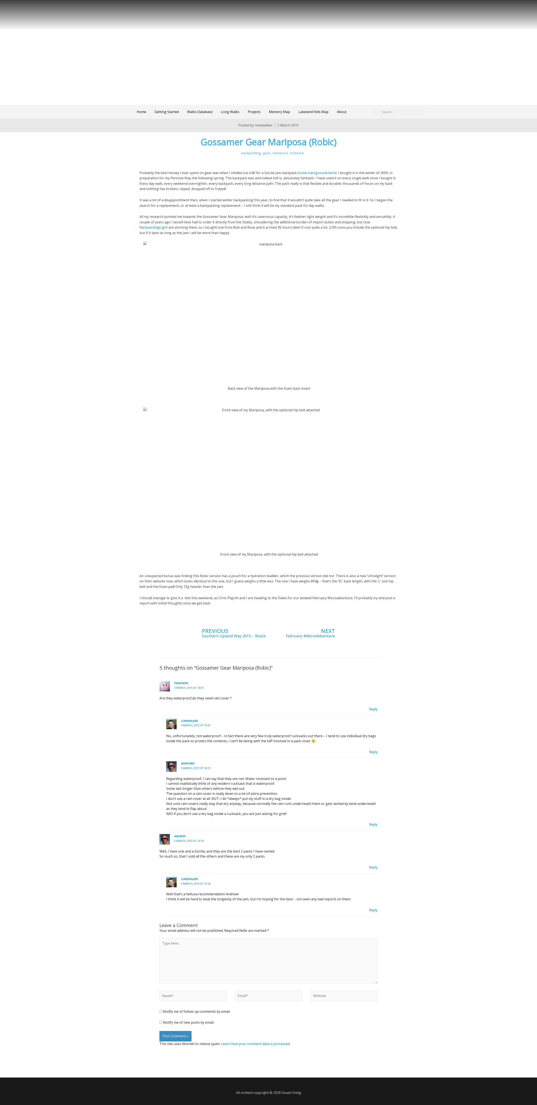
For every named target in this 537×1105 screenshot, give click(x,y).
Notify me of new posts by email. (188, 1022)
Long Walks (230, 111)
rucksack (297, 153)
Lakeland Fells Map (313, 111)
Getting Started (167, 111)
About (342, 111)
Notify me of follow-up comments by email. (196, 1011)
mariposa (280, 153)
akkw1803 (187, 763)
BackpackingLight (153, 227)
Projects (254, 111)
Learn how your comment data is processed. (255, 1043)
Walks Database (199, 111)
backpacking (251, 153)
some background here (317, 173)
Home (141, 111)
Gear (267, 153)
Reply (373, 709)
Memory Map (279, 111)
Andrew (179, 836)
